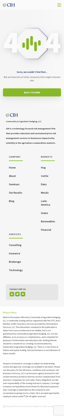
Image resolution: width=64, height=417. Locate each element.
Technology (16, 270)
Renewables (48, 221)
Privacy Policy (9, 312)
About (12, 176)
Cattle (44, 176)
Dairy (44, 184)
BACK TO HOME (32, 92)
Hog (43, 167)
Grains (44, 213)
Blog (11, 201)
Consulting (15, 245)
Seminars (14, 184)
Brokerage (15, 261)
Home (12, 167)
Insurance (14, 253)
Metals (45, 192)
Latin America (45, 202)
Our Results (15, 192)
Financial (46, 229)
